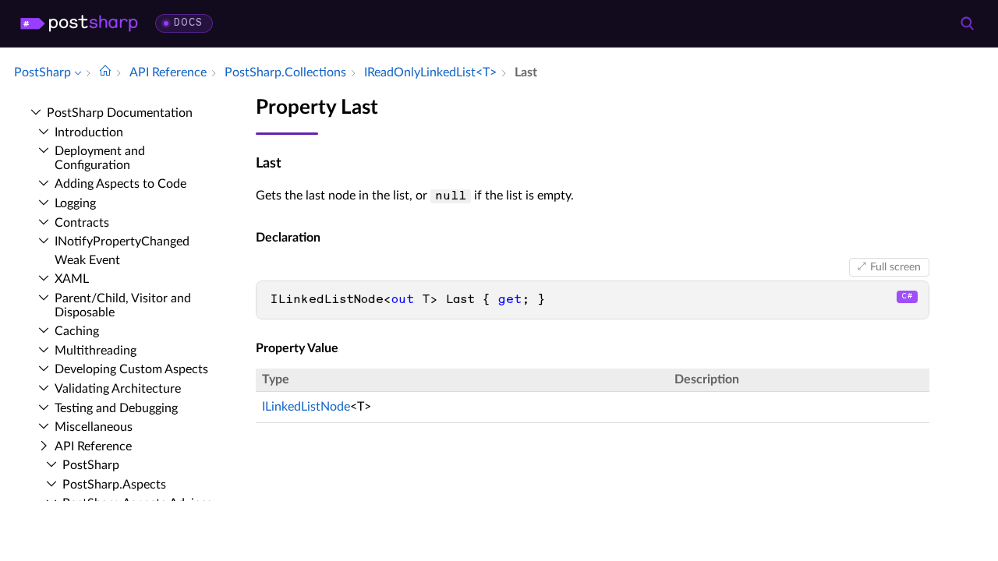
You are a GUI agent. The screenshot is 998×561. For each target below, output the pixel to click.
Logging (75, 203)
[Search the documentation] (966, 23)
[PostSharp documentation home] (105, 72)
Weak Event (87, 260)
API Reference (93, 446)
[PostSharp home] (79, 23)
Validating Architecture (118, 389)
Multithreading (95, 350)
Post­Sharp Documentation (120, 113)
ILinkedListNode (306, 406)
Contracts (82, 223)
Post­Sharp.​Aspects (114, 484)
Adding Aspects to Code (120, 184)
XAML (72, 279)
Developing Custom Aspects (131, 369)
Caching (77, 331)
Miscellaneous (94, 427)
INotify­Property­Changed (122, 241)
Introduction (89, 132)
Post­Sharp (90, 465)
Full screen (895, 267)
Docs (188, 23)
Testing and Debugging (116, 408)
